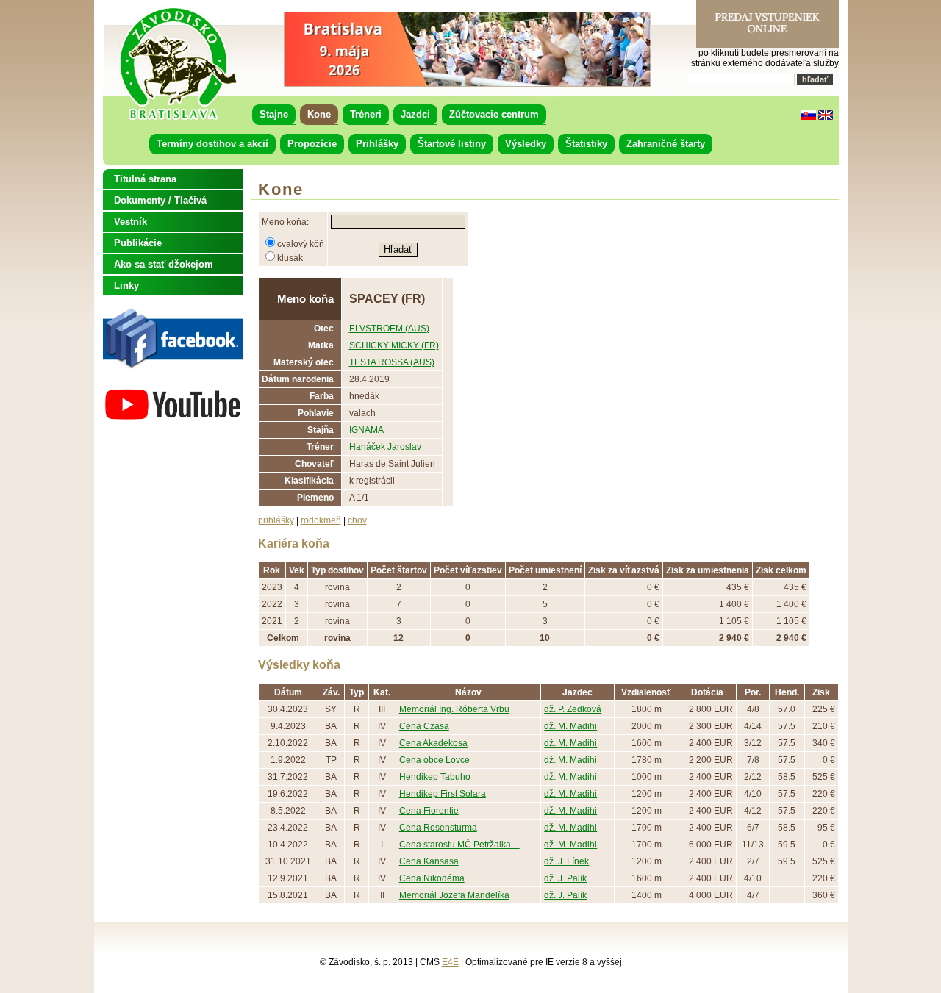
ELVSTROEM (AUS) (389, 328)
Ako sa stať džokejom (163, 264)
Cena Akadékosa (433, 743)
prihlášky (276, 520)
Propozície (312, 143)
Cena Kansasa (429, 861)
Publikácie (138, 242)
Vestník (130, 221)
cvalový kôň (300, 244)
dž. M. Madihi (570, 726)
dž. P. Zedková (572, 709)
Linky (126, 285)
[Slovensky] (808, 117)
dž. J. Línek (566, 861)
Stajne (274, 114)
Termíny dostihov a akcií (212, 143)
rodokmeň (321, 520)
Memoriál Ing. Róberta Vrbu (454, 709)
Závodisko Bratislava (177, 64)
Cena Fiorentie (429, 811)
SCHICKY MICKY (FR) (394, 345)
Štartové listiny (452, 143)
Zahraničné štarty (665, 143)
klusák (290, 258)
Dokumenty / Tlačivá (160, 200)
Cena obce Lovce (434, 760)
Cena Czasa (424, 726)
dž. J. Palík (565, 878)
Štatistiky (586, 143)
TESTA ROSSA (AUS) (391, 362)
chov (357, 520)
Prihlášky (377, 143)
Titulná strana (145, 178)
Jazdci (415, 114)
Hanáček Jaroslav (385, 447)
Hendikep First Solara (442, 794)
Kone (319, 114)
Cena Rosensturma (438, 827)
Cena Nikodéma (432, 878)
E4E (450, 962)
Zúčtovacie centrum (494, 114)
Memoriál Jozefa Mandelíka (454, 895)
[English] (825, 117)
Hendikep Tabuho (434, 777)
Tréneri (366, 114)
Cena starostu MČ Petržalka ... (459, 844)
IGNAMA (366, 430)
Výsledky (525, 143)
